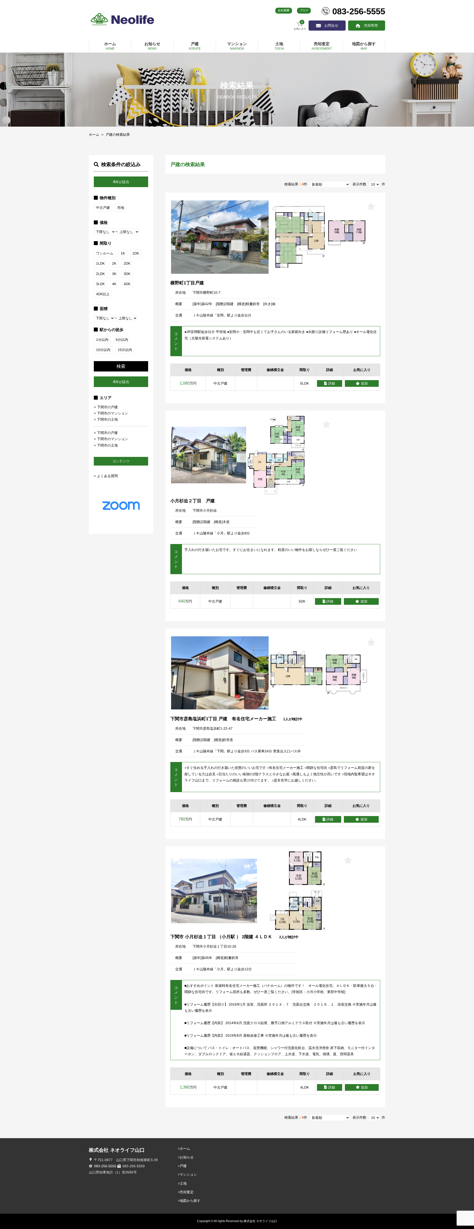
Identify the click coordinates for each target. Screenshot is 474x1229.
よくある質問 (107, 476)
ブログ (303, 10)
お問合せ (331, 25)
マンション (188, 1174)
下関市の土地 (107, 419)
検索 (121, 366)
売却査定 (187, 1192)
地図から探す (190, 1201)
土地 (183, 1183)
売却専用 (371, 25)
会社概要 (284, 10)
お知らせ (187, 1157)
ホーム (94, 135)
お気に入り (300, 25)
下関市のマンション (112, 413)
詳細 (331, 383)
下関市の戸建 (107, 407)
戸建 (183, 1166)
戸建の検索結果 (118, 135)
